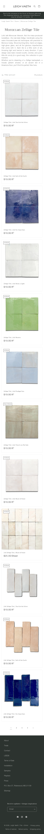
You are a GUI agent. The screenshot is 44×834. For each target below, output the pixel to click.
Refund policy (23, 829)
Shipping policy (35, 829)
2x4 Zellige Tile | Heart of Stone (14, 553)
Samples (7, 771)
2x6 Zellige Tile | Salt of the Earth (15, 660)
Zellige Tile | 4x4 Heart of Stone (14, 499)
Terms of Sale (9, 761)
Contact (7, 751)
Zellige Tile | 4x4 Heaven (12, 337)
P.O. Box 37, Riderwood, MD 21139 (17, 786)
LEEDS (6, 756)
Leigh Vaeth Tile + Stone (10, 21)
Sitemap (7, 791)
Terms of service (10, 829)
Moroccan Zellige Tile (28, 21)
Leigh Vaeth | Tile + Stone (19, 825)
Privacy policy (35, 825)
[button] (4, 6)
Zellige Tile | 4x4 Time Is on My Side (16, 445)
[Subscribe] (34, 809)
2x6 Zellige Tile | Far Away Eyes (14, 714)
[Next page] (33, 728)
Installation (8, 766)
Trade (6, 746)
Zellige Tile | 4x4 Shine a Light (14, 284)
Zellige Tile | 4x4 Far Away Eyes (14, 230)
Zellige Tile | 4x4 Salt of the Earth (15, 176)
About (6, 741)
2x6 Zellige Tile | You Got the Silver (16, 606)
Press (6, 781)
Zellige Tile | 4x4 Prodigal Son (14, 391)
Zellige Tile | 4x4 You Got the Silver (16, 122)
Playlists (7, 776)
